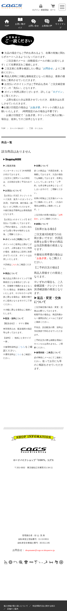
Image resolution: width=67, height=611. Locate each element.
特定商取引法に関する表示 (44, 606)
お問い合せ (33, 26)
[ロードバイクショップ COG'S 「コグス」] (12, 7)
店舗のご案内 (12, 609)
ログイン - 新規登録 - (40, 10)
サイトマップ (60, 26)
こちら (21, 346)
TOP (7, 26)
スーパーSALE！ (17, 128)
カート (53, 10)
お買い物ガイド (20, 26)
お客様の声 (47, 26)
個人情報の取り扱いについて (16, 606)
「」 (48, 68)
